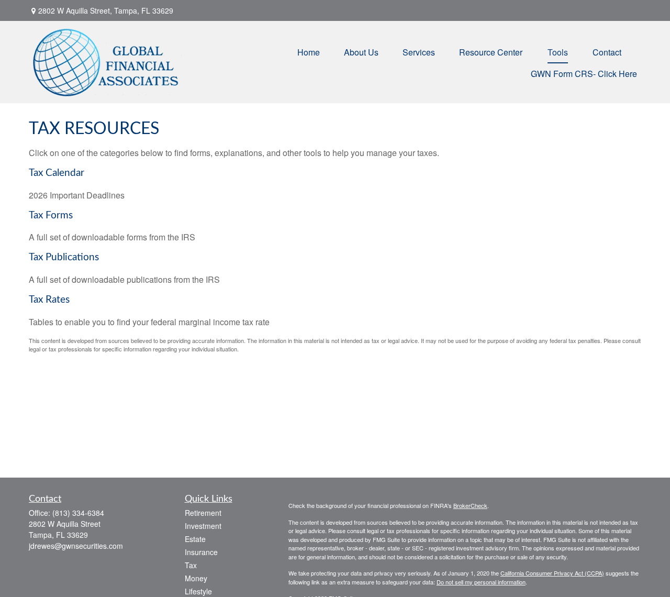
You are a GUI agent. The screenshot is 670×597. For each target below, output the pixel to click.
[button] (308, 51)
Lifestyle (198, 591)
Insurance (201, 552)
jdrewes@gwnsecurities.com (76, 545)
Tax (191, 565)
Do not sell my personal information (481, 582)
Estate (195, 539)
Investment (203, 526)
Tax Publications (64, 257)
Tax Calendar (56, 173)
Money (196, 578)
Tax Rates (49, 300)
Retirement (203, 512)
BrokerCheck (470, 505)
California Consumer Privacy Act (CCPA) (552, 573)
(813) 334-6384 (78, 512)
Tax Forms (51, 215)
